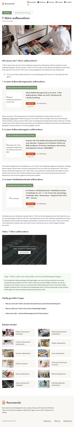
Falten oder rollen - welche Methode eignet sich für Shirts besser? (26, 313)
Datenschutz (67, 421)
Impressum (47, 421)
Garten (51, 2)
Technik (68, 2)
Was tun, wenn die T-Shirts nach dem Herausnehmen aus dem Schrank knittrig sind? (32, 303)
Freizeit (60, 2)
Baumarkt (32, 2)
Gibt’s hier (31, 103)
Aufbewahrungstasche (9, 118)
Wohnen (43, 2)
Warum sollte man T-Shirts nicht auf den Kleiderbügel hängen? (25, 308)
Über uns (57, 421)
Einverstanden (24, 252)
